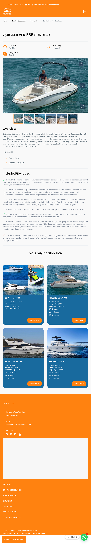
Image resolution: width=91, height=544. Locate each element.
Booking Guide (9, 495)
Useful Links (8, 506)
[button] (82, 106)
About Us (7, 484)
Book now (34, 320)
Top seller (34, 21)
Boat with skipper (19, 21)
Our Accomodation (12, 490)
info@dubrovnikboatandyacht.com (18, 424)
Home (5, 21)
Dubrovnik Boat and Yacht (27, 530)
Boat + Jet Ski (12, 297)
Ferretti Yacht (57, 361)
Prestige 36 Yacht (59, 297)
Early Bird (7, 501)
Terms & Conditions (12, 517)
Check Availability (13, 539)
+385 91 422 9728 (12, 415)
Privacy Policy (9, 512)
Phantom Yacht (14, 361)
